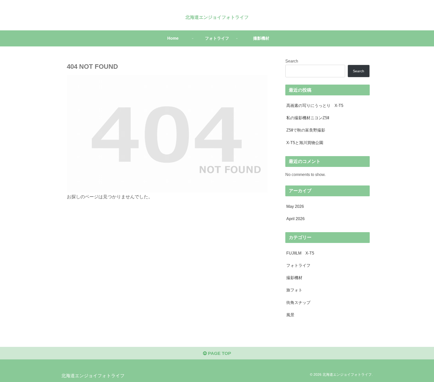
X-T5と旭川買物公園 (304, 142)
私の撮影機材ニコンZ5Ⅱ (307, 117)
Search (291, 61)
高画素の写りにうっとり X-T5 (314, 105)
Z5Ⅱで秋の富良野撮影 (305, 130)
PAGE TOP (219, 353)
